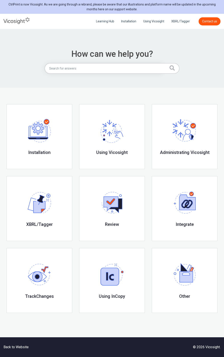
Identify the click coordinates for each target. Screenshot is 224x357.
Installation (128, 21)
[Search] (171, 68)
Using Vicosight (153, 21)
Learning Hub (105, 21)
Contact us (209, 21)
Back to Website (16, 347)
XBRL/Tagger (180, 21)
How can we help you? (112, 54)
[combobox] (104, 68)
